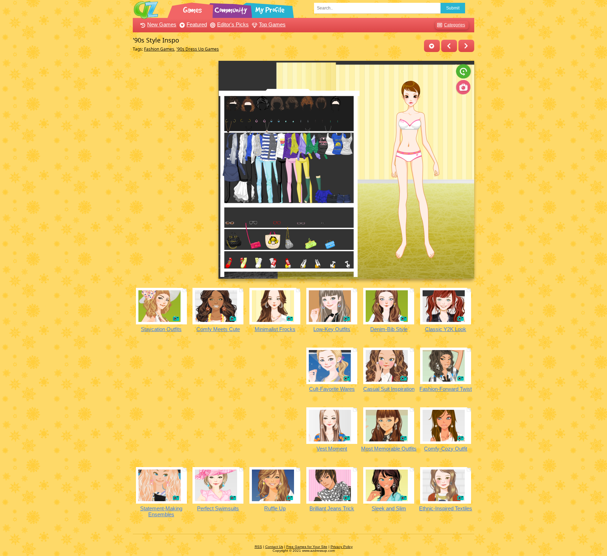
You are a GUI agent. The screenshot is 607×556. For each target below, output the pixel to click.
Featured (197, 24)
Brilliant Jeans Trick (331, 508)
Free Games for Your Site (306, 547)
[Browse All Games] (193, 9)
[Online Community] (232, 9)
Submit (452, 8)
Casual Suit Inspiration (389, 389)
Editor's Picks (233, 24)
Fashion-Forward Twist (445, 389)
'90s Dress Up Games (197, 49)
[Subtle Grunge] (449, 46)
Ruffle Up (275, 508)
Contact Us (274, 547)
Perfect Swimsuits (218, 508)
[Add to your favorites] (432, 46)
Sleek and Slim (389, 508)
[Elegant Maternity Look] (466, 46)
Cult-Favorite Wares (332, 389)
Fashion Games (159, 49)
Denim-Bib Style (388, 329)
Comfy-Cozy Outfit (445, 449)
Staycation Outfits (161, 329)
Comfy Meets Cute (218, 329)
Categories (454, 24)
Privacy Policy (342, 547)
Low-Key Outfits (331, 329)
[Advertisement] (174, 166)
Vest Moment (331, 449)
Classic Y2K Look (445, 329)
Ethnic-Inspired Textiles (445, 508)
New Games (161, 24)
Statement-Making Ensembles (161, 511)
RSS (258, 547)
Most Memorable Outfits (389, 449)
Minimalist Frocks (275, 329)
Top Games (272, 24)
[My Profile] (270, 9)
